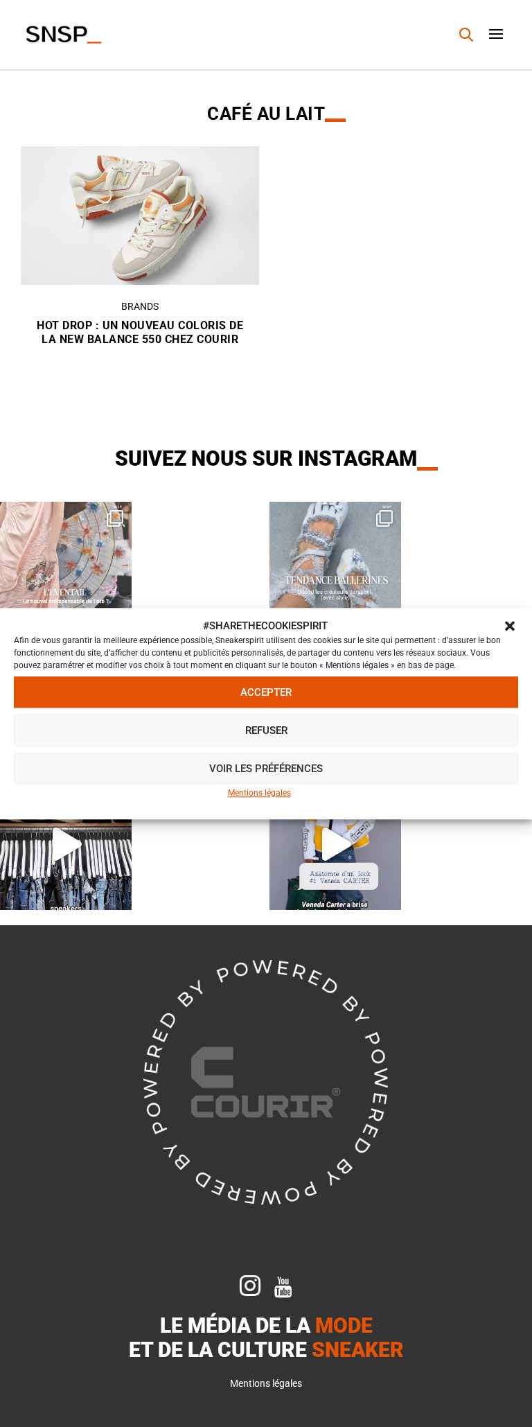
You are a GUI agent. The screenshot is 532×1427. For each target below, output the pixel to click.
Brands (140, 306)
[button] (510, 626)
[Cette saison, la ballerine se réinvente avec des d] (335, 567)
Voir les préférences (266, 768)
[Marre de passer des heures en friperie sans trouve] (66, 844)
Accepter (266, 692)
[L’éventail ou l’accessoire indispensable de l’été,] (66, 567)
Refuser (266, 730)
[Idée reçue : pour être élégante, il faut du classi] (335, 844)
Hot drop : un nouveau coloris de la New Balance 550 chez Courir (140, 333)
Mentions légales (259, 793)
